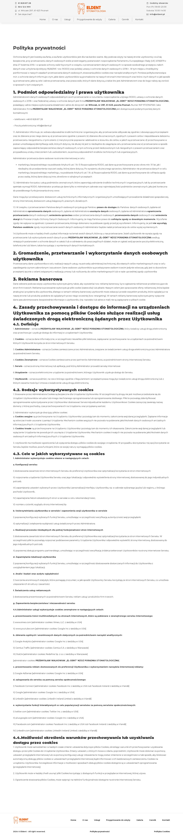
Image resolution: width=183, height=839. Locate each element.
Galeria (111, 19)
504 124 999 (24, 7)
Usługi (67, 19)
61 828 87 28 (24, 3)
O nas (55, 19)
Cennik (125, 19)
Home (43, 19)
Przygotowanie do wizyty (89, 19)
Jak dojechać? (25, 14)
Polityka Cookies (162, 831)
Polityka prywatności (100, 831)
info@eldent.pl (157, 14)
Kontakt (139, 19)
